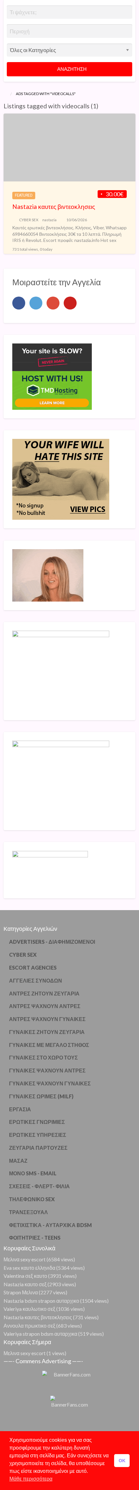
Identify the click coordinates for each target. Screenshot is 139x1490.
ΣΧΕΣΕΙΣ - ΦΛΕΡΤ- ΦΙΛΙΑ (39, 1186)
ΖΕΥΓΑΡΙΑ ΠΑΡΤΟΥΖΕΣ (38, 1148)
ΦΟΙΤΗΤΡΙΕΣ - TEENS (34, 1237)
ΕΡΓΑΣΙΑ (20, 1109)
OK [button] (122, 1460)
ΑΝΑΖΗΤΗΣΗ (71, 69)
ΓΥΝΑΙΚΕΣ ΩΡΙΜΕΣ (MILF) (41, 1096)
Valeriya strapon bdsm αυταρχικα (40, 1334)
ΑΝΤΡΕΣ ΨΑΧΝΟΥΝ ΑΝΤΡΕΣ (44, 1006)
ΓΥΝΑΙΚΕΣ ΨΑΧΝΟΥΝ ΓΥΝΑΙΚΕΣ (50, 1083)
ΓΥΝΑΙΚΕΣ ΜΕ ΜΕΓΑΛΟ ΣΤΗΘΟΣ (49, 1045)
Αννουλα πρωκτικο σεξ (29, 1325)
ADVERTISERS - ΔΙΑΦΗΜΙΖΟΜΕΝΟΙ (52, 942)
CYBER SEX (28, 219)
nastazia (49, 219)
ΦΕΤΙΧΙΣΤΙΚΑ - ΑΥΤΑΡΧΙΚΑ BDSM (50, 1225)
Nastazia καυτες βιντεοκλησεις (53, 206)
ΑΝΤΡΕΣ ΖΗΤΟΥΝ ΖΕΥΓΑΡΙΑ (44, 993)
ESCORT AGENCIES (33, 967)
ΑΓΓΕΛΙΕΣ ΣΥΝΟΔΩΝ (35, 980)
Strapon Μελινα (21, 1292)
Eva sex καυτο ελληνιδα (29, 1268)
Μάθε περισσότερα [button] (30, 1479)
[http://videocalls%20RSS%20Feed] (101, 106)
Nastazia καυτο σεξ (25, 1284)
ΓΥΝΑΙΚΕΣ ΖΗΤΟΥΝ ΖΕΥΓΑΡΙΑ (47, 1032)
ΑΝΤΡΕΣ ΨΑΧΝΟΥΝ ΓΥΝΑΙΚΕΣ (47, 1019)
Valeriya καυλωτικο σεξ (29, 1309)
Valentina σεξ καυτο (25, 1276)
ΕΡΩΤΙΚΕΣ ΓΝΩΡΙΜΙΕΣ (37, 1122)
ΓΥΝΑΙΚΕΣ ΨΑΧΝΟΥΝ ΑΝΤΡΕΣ (47, 1070)
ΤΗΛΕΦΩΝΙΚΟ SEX (32, 1199)
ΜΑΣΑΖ (18, 1161)
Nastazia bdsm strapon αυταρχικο (41, 1301)
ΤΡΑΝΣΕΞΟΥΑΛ (28, 1212)
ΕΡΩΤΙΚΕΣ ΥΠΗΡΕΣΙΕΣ (37, 1135)
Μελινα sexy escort (25, 1259)
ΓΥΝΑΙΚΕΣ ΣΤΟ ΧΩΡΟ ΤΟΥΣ (43, 1057)
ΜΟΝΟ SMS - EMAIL (33, 1173)
